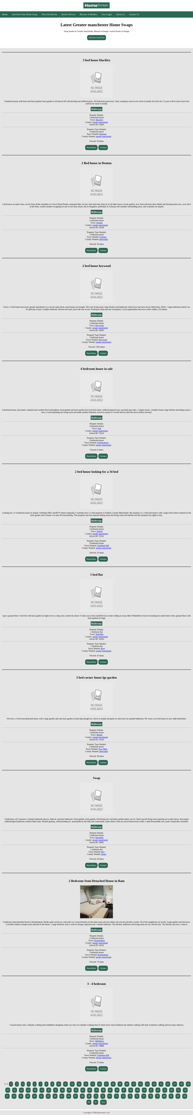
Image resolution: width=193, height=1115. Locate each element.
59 (21, 1096)
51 (151, 1090)
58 (14, 1096)
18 (113, 1084)
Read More (91, 147)
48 (131, 1090)
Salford (99, 531)
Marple (99, 735)
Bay (103, 852)
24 (154, 1084)
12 (72, 1084)
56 (185, 1090)
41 (83, 1090)
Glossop (103, 237)
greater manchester (100, 122)
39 (69, 1090)
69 (89, 1096)
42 (90, 1090)
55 (178, 1090)
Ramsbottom (99, 940)
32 (21, 1090)
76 (137, 1096)
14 (86, 1084)
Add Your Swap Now (97, 38)
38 (62, 1090)
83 (185, 1096)
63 (48, 1096)
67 (75, 1096)
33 (28, 1090)
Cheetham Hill (103, 545)
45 (110, 1090)
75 (130, 1096)
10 (59, 1084)
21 (134, 1084)
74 (123, 1096)
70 (96, 1096)
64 (55, 1096)
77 (144, 1096)
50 (144, 1090)
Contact (103, 147)
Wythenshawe (103, 443)
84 (89, 1102)
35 (42, 1090)
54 (172, 1090)
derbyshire (103, 239)
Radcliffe (99, 634)
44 (103, 1090)
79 (157, 1096)
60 (28, 1096)
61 (34, 1096)
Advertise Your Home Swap (24, 14)
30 (8, 1090)
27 (175, 1084)
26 (168, 1084)
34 (35, 1090)
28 (181, 1084)
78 (151, 1096)
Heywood (99, 325)
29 (188, 1084)
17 (106, 1084)
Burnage (102, 134)
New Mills (102, 749)
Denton (99, 223)
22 (140, 1084)
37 (55, 1090)
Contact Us (134, 14)
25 (161, 1084)
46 (117, 1090)
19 (120, 1084)
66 (69, 1096)
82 (178, 1096)
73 (116, 1096)
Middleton (99, 1041)
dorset (103, 854)
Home (5, 14)
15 (93, 1084)
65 (62, 1096)
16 (99, 1084)
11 (65, 1084)
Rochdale (99, 838)
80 (164, 1096)
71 (103, 1096)
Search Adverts (68, 14)
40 (76, 1090)
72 (110, 1096)
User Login (106, 14)
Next (103, 1102)
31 (14, 1090)
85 (96, 1102)
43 (96, 1090)
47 (124, 1090)
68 (82, 1096)
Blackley (99, 120)
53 (165, 1090)
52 (158, 1090)
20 (127, 1084)
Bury (103, 648)
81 (171, 1096)
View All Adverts (49, 14)
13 (79, 1084)
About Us (120, 14)
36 (49, 1090)
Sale (99, 428)
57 (7, 1096)
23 (147, 1084)
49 (137, 1090)
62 (41, 1096)
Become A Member (88, 14)
